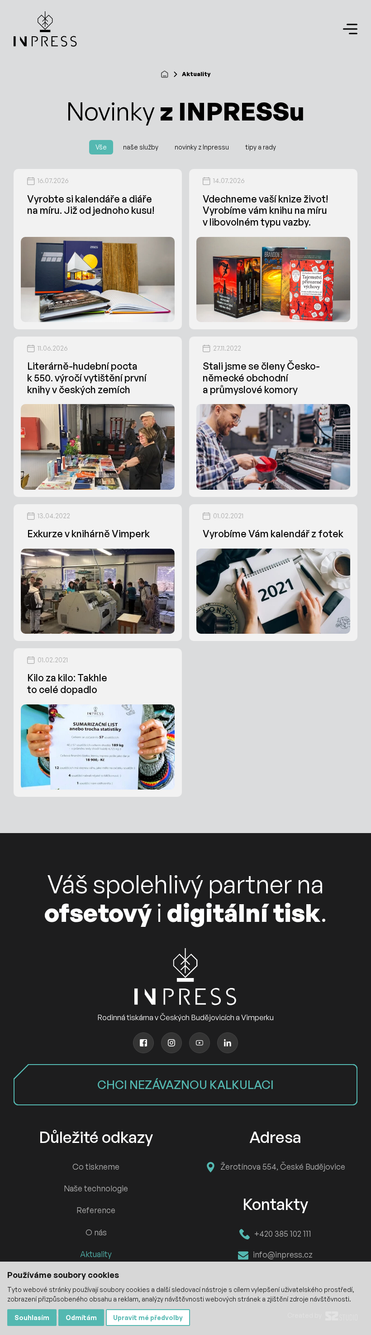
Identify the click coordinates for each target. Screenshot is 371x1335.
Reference (95, 1210)
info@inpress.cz (283, 1254)
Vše (101, 147)
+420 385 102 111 (282, 1234)
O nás (96, 1232)
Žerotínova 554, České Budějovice (282, 1166)
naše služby (140, 147)
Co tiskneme (95, 1166)
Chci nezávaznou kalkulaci (185, 1084)
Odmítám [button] (81, 1317)
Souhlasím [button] (31, 1317)
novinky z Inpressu (202, 147)
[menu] (350, 29)
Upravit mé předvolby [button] (148, 1317)
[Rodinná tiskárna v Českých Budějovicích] (45, 29)
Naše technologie (96, 1188)
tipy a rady (260, 147)
